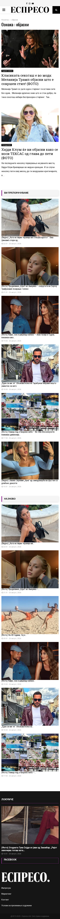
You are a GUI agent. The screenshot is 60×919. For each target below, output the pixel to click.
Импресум (6, 888)
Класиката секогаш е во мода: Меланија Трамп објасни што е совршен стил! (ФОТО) (27, 79)
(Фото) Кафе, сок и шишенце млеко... (18, 681)
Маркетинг (6, 894)
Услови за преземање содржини (16, 905)
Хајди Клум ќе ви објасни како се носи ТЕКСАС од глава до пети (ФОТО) (29, 153)
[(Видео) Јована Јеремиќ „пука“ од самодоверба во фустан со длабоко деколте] (30, 461)
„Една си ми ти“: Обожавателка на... (17, 726)
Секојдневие (6, 145)
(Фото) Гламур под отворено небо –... (18, 772)
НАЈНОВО (9, 498)
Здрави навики (7, 71)
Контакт (5, 900)
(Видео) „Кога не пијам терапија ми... (17, 543)
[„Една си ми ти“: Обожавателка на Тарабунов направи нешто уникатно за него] (30, 363)
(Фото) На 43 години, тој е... (14, 635)
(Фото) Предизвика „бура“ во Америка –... (20, 589)
